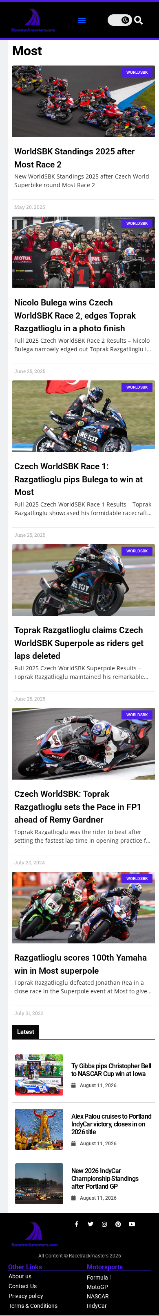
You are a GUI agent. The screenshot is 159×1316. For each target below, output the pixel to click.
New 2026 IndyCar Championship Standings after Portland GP (105, 1178)
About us (20, 1276)
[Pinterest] (118, 1224)
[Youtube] (132, 1224)
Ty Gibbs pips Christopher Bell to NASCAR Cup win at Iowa (111, 1070)
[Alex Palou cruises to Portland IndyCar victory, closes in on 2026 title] (39, 1129)
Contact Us (23, 1286)
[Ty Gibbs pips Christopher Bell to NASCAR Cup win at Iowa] (39, 1075)
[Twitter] (90, 1224)
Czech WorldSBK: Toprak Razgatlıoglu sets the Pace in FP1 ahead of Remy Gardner (77, 807)
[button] (82, 20)
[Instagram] (104, 1224)
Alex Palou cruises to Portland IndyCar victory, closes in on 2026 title (111, 1124)
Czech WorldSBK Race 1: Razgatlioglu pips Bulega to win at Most (78, 479)
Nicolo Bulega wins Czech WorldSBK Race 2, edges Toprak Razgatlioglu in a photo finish (75, 315)
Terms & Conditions (33, 1305)
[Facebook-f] (77, 1224)
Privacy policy (26, 1296)
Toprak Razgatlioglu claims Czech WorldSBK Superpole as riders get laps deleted (79, 643)
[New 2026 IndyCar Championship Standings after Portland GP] (39, 1184)
